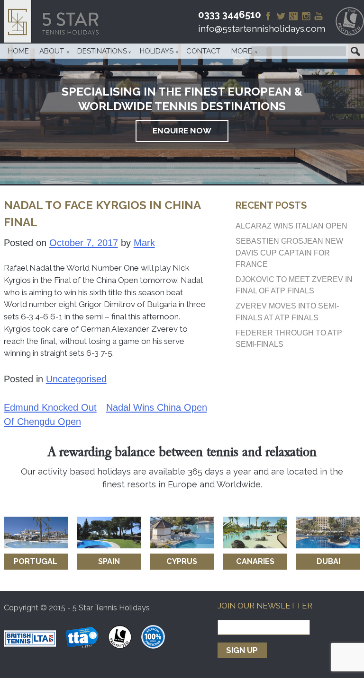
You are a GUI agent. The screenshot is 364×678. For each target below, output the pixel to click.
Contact (203, 51)
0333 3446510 (229, 14)
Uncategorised (76, 379)
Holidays (156, 51)
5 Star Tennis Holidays (54, 21)
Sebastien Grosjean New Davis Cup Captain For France (289, 252)
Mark (144, 243)
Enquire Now (182, 130)
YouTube (318, 16)
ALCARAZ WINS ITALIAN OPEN (291, 225)
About (51, 51)
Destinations (102, 51)
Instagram (306, 16)
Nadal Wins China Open (156, 407)
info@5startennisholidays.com (261, 28)
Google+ (293, 16)
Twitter (281, 16)
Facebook (268, 16)
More (241, 51)
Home (18, 51)
